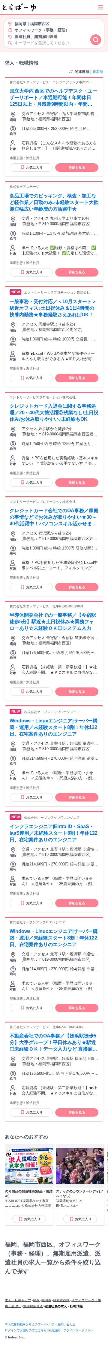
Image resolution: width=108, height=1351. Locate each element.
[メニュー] (100, 7)
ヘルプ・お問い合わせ (60, 1324)
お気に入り (34, 167)
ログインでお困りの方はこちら (26, 1330)
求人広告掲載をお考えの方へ (24, 1324)
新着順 (97, 72)
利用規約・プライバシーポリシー (70, 1330)
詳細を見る (77, 167)
